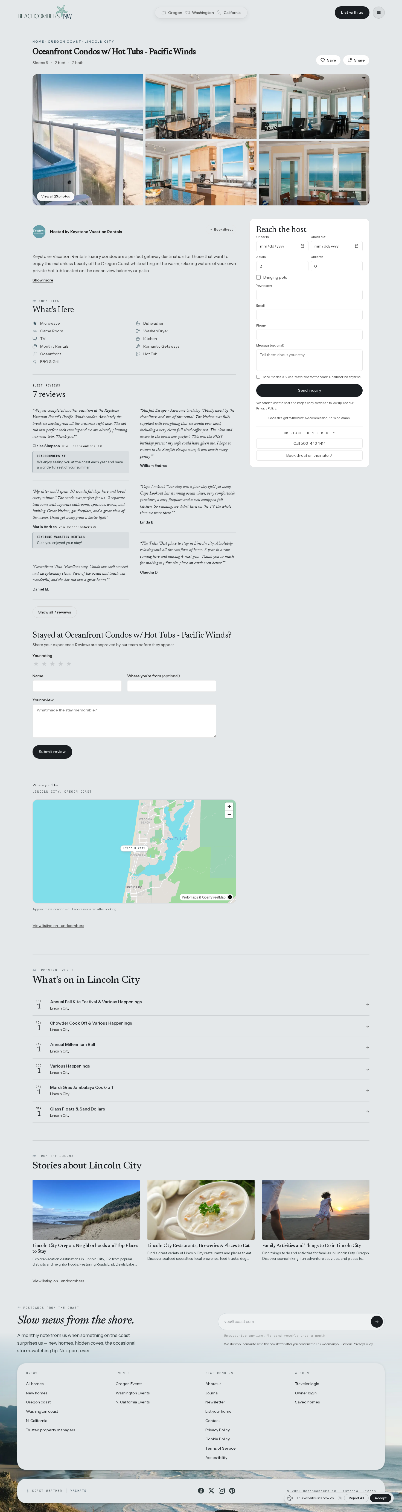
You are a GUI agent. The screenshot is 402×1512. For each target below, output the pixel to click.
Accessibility (216, 1457)
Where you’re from (153, 675)
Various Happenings (70, 1066)
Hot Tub (150, 353)
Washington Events (133, 1393)
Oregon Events (129, 1383)
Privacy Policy (266, 408)
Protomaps (190, 897)
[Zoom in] (229, 806)
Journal (212, 1393)
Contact (212, 1420)
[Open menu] (379, 13)
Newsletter (215, 1402)
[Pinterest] (232, 1490)
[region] (134, 851)
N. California (36, 1420)
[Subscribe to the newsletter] (377, 1322)
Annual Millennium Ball (72, 1044)
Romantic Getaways (161, 346)
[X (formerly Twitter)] (211, 1490)
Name (38, 675)
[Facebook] (201, 1490)
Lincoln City (99, 41)
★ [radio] (36, 664)
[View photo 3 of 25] (314, 106)
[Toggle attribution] (230, 897)
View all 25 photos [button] (55, 196)
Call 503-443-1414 (309, 443)
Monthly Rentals (54, 346)
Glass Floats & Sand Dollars (77, 1109)
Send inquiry (309, 390)
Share (359, 60)
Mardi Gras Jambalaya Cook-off (81, 1087)
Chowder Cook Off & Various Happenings (91, 1023)
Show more (43, 280)
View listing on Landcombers (58, 925)
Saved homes (307, 1402)
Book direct (223, 229)
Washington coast (42, 1411)
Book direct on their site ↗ (309, 455)
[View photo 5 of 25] (314, 173)
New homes (36, 1393)
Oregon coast (38, 1402)
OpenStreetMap (214, 897)
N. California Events (133, 1402)
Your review (43, 699)
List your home (218, 1411)
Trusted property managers (50, 1429)
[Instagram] (221, 1490)
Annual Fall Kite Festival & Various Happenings (96, 1001)
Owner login (306, 1393)
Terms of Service (220, 1448)
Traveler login (307, 1383)
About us (213, 1383)
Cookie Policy (217, 1439)
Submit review (52, 751)
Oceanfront (50, 353)
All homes (34, 1383)
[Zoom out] (229, 814)
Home (39, 41)
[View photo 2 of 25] (200, 106)
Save (331, 60)
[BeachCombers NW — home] (44, 12)
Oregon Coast (64, 41)
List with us (352, 12)
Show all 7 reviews (54, 612)
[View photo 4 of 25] (200, 173)
